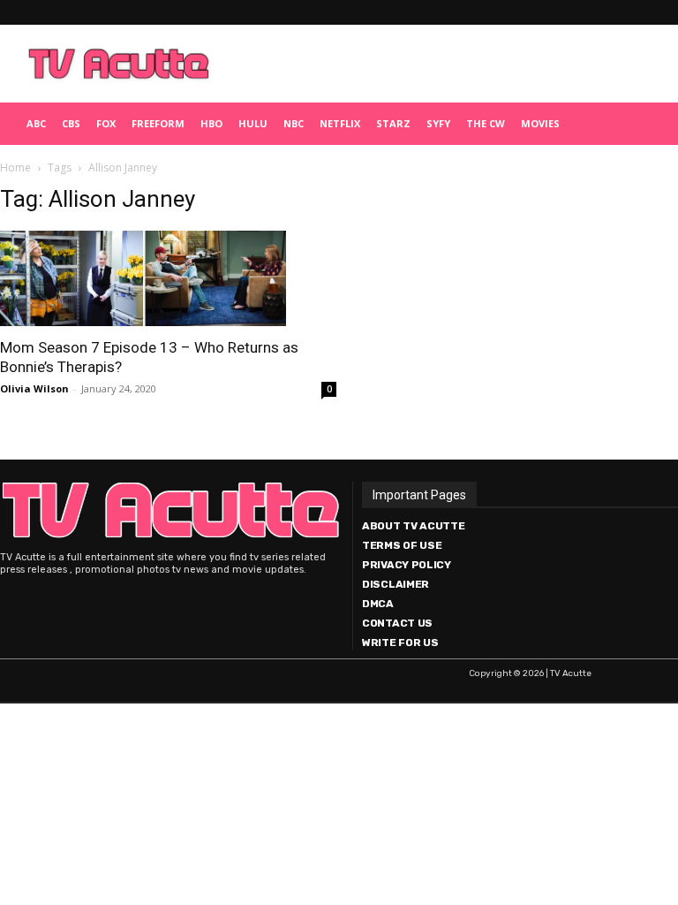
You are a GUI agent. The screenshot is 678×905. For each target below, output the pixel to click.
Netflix (340, 123)
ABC (36, 123)
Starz (393, 123)
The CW (485, 123)
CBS (71, 123)
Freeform (158, 123)
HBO (211, 123)
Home (15, 167)
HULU (252, 123)
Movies (540, 123)
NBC (293, 123)
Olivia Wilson (34, 388)
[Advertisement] (445, 63)
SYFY (438, 123)
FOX (106, 123)
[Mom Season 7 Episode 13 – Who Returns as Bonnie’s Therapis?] (168, 278)
